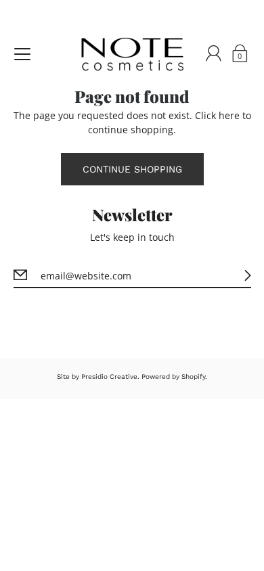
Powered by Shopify (173, 376)
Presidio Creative (109, 376)
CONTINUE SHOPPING (132, 169)
